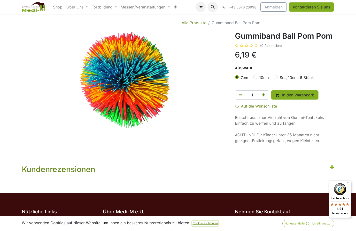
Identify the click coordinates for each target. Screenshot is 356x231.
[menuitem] (57, 7)
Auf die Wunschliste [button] (259, 106)
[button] (213, 7)
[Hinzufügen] (263, 95)
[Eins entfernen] (240, 95)
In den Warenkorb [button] (297, 95)
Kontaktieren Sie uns (311, 7)
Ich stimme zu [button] (321, 223)
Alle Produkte (194, 22)
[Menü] (348, 183)
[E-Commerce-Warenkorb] (200, 7)
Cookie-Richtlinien (205, 223)
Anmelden (273, 7)
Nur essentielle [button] (295, 223)
